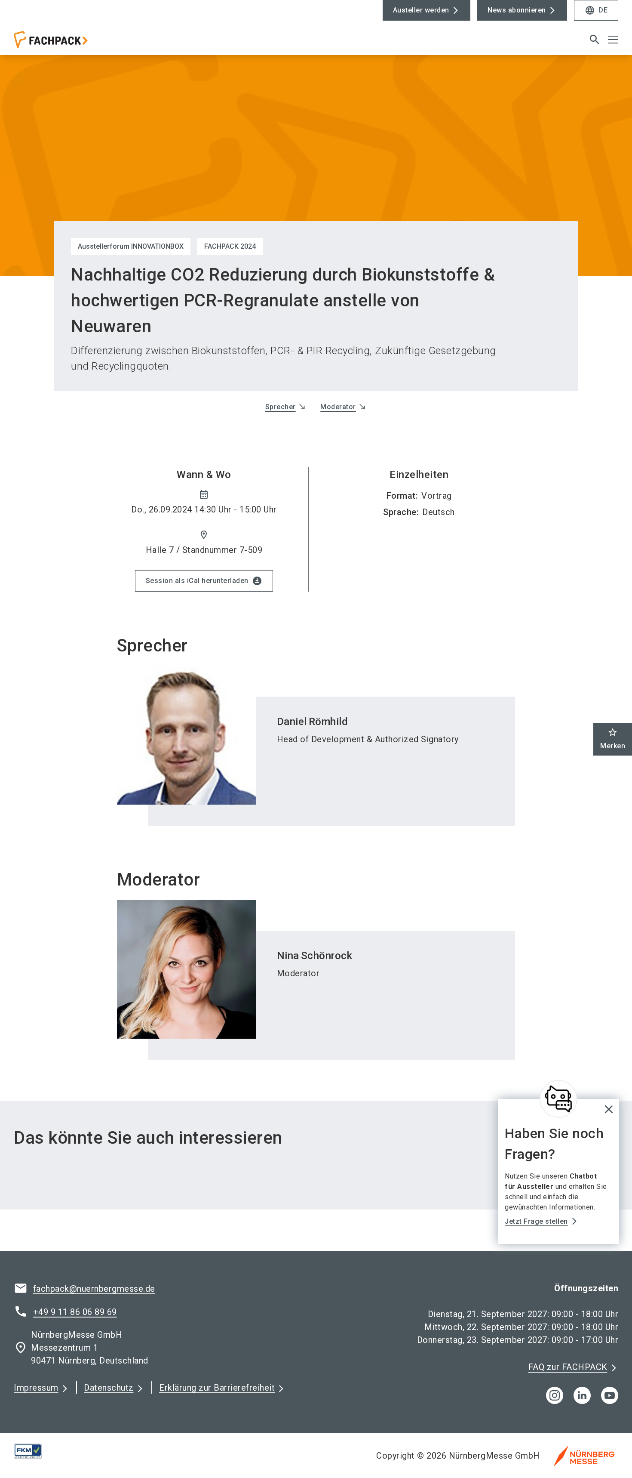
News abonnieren (517, 10)
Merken (612, 738)
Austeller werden (421, 10)
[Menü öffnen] (613, 39)
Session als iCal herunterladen (204, 581)
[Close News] (558, 1099)
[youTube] (609, 1395)
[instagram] (554, 1395)
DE (596, 10)
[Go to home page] (84, 43)
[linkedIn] (582, 1395)
